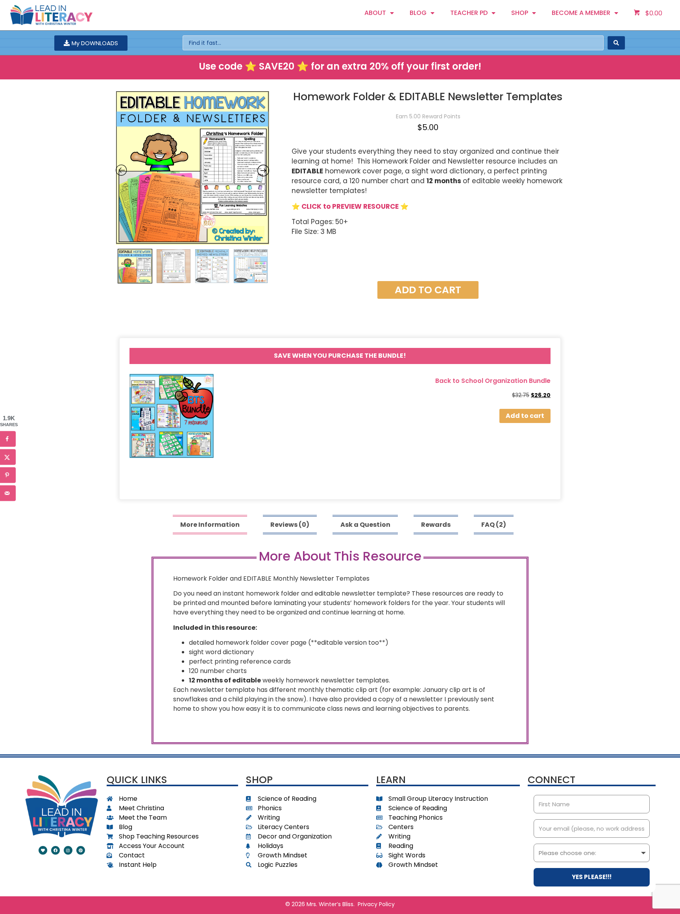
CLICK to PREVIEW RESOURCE (350, 206)
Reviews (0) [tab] (289, 524)
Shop (519, 12)
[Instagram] (68, 850)
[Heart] (43, 850)
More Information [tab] (210, 524)
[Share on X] (8, 457)
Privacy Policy (376, 904)
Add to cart (428, 290)
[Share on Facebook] (8, 439)
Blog (418, 12)
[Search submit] (616, 43)
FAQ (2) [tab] (493, 524)
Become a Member (581, 12)
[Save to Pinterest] (8, 475)
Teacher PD (469, 12)
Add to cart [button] (525, 415)
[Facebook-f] (55, 850)
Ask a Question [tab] (365, 524)
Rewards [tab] (436, 524)
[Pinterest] (80, 850)
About (375, 12)
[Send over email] (8, 493)
